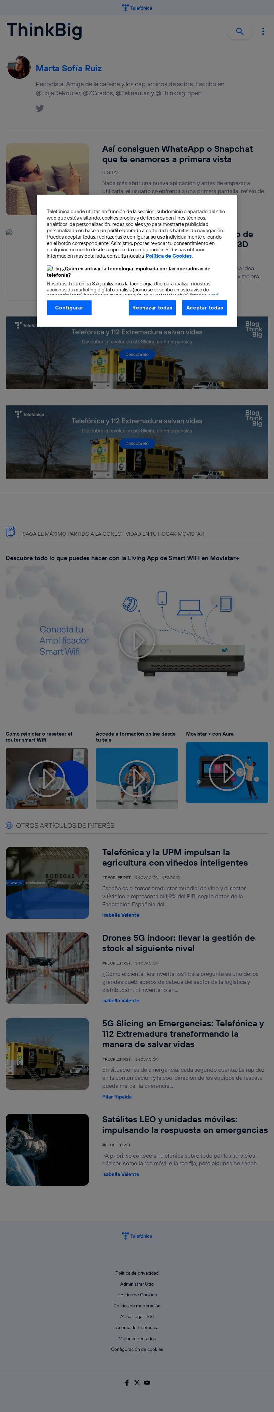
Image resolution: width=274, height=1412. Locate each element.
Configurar (69, 307)
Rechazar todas (152, 307)
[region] (137, 261)
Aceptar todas (204, 307)
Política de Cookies (169, 256)
